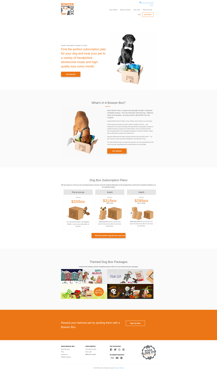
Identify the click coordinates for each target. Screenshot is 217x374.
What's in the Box (125, 10)
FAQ (139, 14)
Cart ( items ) (147, 3)
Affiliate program (66, 357)
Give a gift (88, 352)
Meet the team (65, 349)
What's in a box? (90, 354)
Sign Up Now (135, 323)
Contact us (64, 354)
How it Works (113, 10)
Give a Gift (137, 10)
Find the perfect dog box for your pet (110, 235)
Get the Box (148, 14)
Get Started (70, 74)
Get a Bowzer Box (90, 349)
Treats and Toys (147, 10)
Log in (151, 5)
